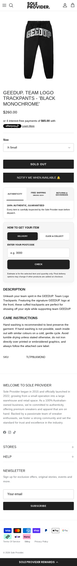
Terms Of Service (11, 541)
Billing (27, 541)
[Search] (13, 5)
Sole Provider (17, 552)
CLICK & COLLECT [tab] (54, 236)
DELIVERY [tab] (23, 236)
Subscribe (39, 506)
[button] (38, 562)
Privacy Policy (41, 541)
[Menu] (4, 5)
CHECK (38, 264)
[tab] (15, 194)
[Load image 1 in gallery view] (38, 49)
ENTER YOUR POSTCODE (20, 245)
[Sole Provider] (38, 5)
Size (6, 139)
